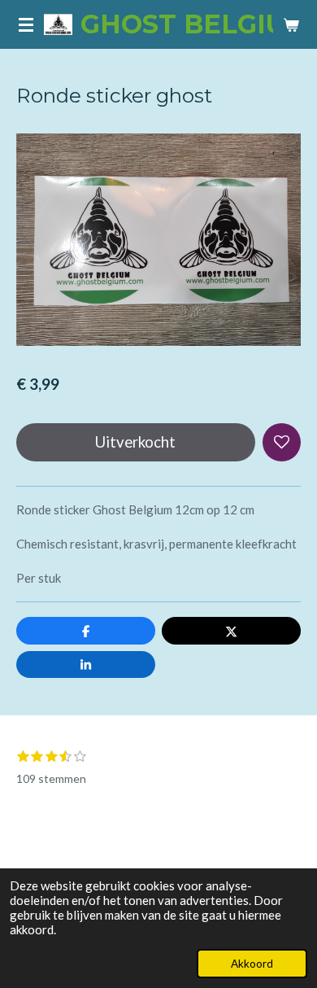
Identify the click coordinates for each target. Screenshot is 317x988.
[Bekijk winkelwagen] (291, 24)
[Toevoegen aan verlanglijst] (282, 442)
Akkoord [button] (252, 963)
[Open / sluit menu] (26, 24)
